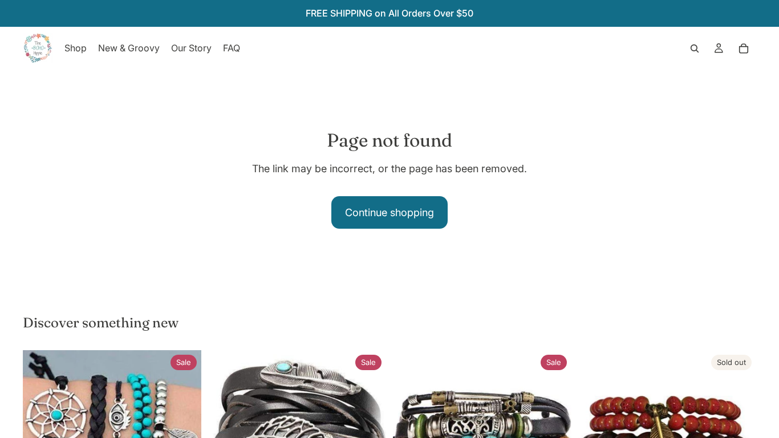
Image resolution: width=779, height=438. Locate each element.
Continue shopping (389, 212)
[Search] (694, 48)
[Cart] (743, 48)
